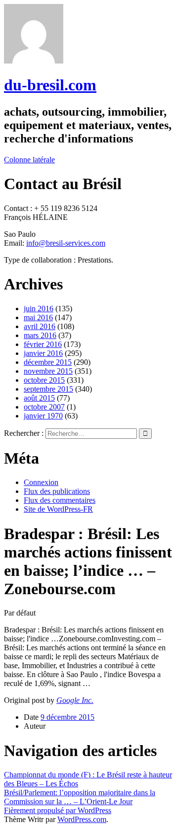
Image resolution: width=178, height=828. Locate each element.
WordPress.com (81, 819)
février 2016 (43, 344)
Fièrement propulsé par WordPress (57, 810)
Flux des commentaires (59, 500)
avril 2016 (39, 326)
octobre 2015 (44, 380)
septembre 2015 (48, 389)
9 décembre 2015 (67, 717)
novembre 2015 (48, 371)
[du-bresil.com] (33, 61)
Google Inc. (74, 700)
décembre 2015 (48, 362)
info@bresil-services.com (65, 243)
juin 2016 (38, 308)
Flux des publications (57, 491)
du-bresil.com (50, 85)
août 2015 (39, 398)
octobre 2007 (44, 407)
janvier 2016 (43, 353)
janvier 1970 (43, 416)
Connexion (41, 482)
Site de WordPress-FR (58, 509)
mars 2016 (40, 335)
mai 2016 (38, 317)
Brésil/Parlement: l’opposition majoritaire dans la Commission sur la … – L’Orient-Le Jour (79, 797)
